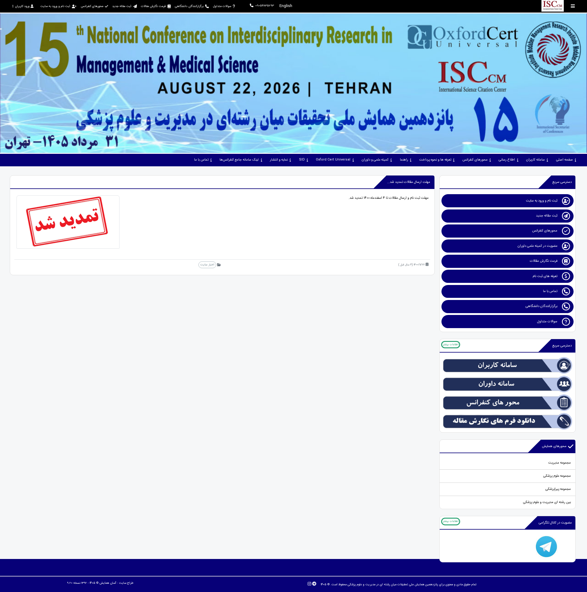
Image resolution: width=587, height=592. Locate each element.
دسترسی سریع (562, 182)
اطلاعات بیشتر (450, 344)
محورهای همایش (554, 446)
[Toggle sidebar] (573, 6)
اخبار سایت (207, 264)
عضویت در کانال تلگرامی (555, 522)
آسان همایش (107, 583)
